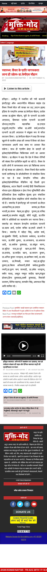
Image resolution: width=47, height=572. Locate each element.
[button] (23, 346)
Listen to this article (18, 88)
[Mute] (38, 356)
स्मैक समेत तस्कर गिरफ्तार (23, 490)
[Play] (4, 356)
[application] (23, 345)
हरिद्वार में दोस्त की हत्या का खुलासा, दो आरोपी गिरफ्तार (19, 36)
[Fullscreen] (42, 356)
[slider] (21, 355)
